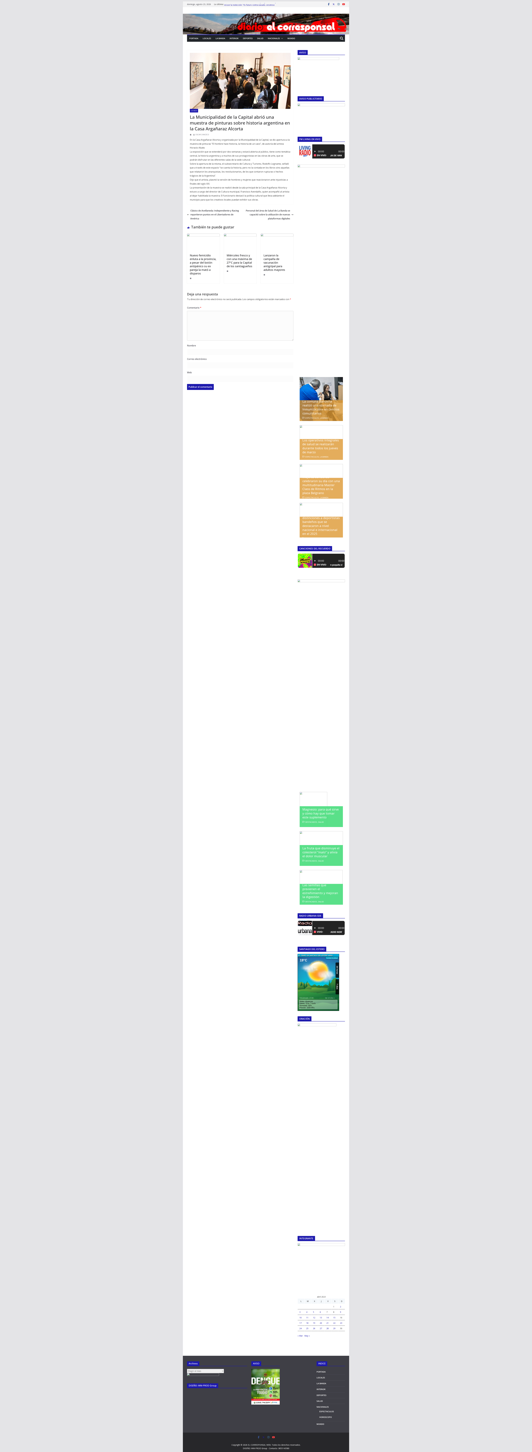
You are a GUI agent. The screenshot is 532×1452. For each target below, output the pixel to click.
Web (189, 372)
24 (300, 1328)
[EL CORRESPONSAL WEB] (266, 15)
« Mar (300, 1335)
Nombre (191, 345)
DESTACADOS (311, 822)
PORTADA (193, 38)
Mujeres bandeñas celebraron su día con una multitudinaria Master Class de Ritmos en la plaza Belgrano (321, 485)
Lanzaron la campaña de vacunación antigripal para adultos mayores (274, 262)
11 (307, 1317)
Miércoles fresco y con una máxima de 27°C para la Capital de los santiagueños (239, 260)
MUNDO (291, 38)
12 (314, 1317)
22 (334, 1323)
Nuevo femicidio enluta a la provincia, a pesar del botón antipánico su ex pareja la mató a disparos (203, 264)
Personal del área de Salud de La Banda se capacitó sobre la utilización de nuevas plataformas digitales (268, 214)
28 (327, 1328)
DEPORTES (248, 38)
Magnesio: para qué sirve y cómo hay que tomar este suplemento (320, 813)
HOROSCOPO (325, 1417)
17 (300, 1323)
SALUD (260, 38)
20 (321, 1323)
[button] (281, 38)
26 (314, 1328)
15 (334, 1317)
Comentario (194, 307)
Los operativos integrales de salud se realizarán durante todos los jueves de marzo (320, 446)
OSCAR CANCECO (202, 134)
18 (307, 1323)
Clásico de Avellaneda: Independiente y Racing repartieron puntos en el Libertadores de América (214, 214)
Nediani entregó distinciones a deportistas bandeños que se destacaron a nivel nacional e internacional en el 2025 (321, 524)
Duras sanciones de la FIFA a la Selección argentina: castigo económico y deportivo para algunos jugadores (251, 3)
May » (307, 1335)
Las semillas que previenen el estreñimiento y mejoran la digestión (320, 891)
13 (321, 1317)
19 (314, 1323)
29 (334, 1328)
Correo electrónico (197, 359)
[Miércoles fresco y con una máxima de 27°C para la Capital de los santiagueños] (240, 235)
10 (300, 1317)
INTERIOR (234, 38)
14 (327, 1317)
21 (327, 1323)
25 (307, 1328)
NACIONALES (274, 38)
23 (341, 1323)
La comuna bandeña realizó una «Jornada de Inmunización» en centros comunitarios (320, 407)
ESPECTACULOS (312, 418)
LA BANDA (220, 38)
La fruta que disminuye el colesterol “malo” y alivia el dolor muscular (320, 852)
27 (321, 1328)
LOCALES (207, 38)
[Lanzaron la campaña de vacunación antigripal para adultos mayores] (277, 235)
